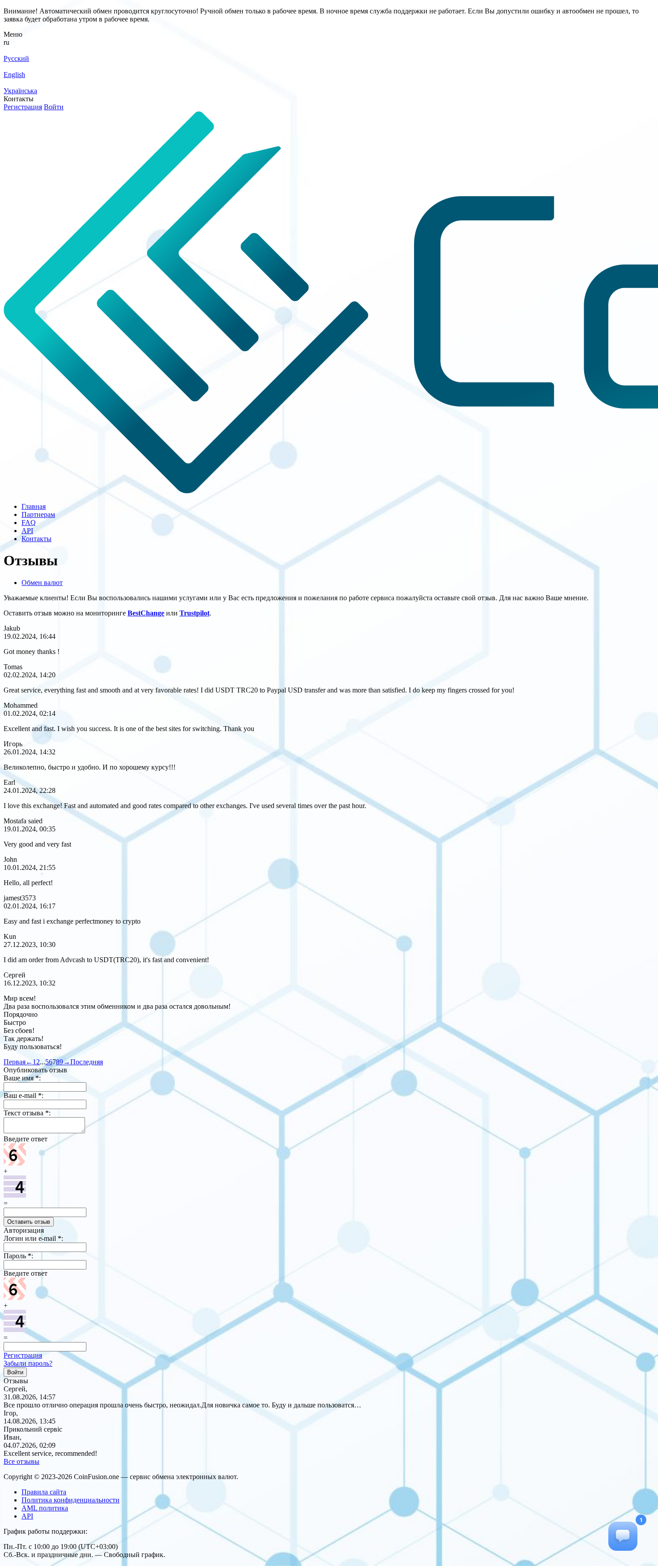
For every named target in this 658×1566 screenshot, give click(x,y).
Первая (15, 1062)
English (14, 74)
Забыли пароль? (28, 1363)
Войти (54, 107)
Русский (16, 58)
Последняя (86, 1062)
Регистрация (23, 107)
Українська (20, 91)
